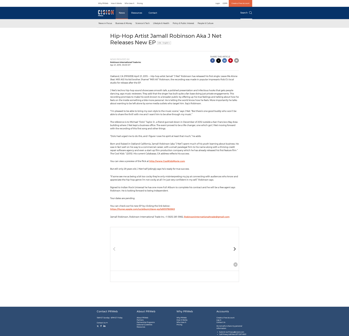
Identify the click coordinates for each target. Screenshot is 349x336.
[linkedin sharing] (224, 60)
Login (218, 3)
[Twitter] (98, 326)
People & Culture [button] (205, 23)
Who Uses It (129, 3)
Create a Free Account (240, 3)
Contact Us (101, 323)
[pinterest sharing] (230, 60)
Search (244, 12)
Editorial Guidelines (144, 325)
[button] (174, 247)
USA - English (163, 43)
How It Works (116, 3)
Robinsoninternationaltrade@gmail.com (207, 217)
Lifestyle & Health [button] (161, 23)
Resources (136, 13)
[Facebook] (101, 326)
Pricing (140, 3)
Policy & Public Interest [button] (183, 23)
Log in (218, 320)
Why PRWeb (103, 3)
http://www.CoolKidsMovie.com (167, 161)
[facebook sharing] (212, 60)
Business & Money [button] (123, 23)
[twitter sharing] (218, 61)
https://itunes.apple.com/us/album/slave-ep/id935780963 (142, 209)
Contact (153, 13)
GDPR (225, 3)
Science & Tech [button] (143, 23)
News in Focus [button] (105, 23)
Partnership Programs (146, 322)
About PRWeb (142, 318)
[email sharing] (236, 60)
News (122, 13)
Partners (140, 320)
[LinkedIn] (104, 326)
